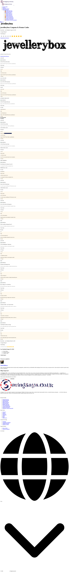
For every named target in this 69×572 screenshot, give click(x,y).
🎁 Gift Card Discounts (9, 16)
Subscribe (12, 378)
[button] (34, 501)
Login (3, 21)
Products (1, 56)
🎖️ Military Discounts (8, 13)
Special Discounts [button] (6, 9)
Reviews (4, 7)
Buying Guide (5, 6)
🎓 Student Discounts (8, 10)
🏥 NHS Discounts (8, 12)
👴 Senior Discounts (8, 14)
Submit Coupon (3, 355)
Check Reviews (6, 56)
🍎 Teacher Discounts (8, 11)
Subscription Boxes (6, 8)
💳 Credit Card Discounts (9, 17)
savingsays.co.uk (6, 571)
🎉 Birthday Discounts (9, 15)
